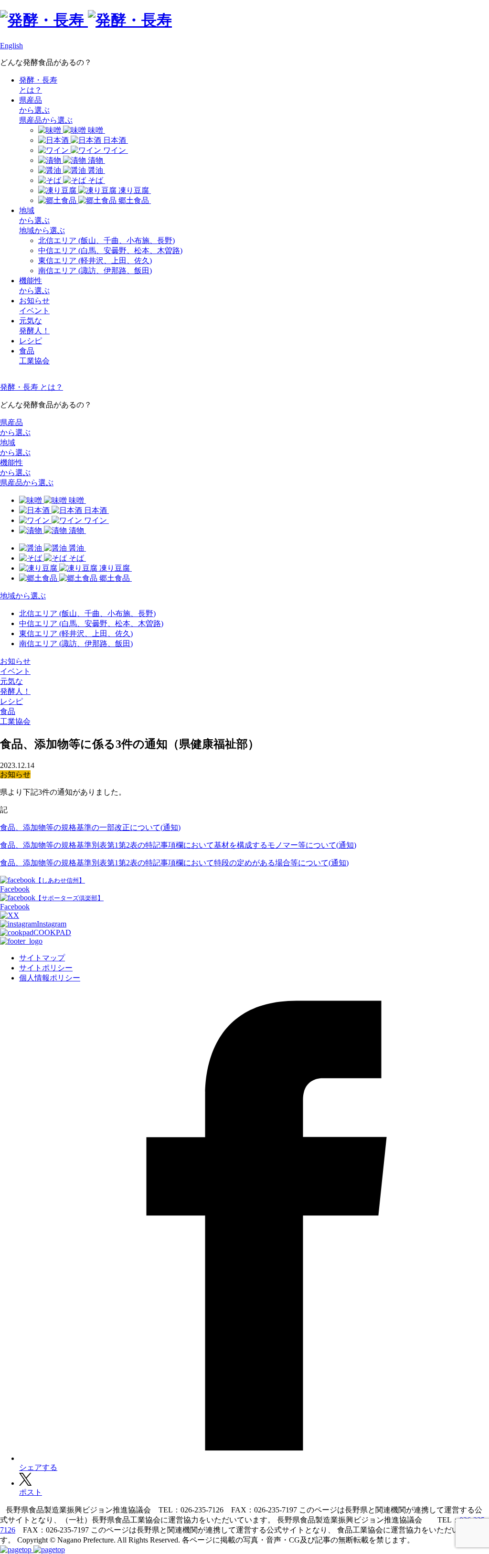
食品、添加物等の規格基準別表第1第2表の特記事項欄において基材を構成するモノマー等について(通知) (178, 845)
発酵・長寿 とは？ (31, 387)
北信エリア (106, 240)
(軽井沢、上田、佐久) (76, 633)
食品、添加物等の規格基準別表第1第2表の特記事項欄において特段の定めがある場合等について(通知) (174, 863)
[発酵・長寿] (86, 20)
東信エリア (95, 260)
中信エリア (110, 250)
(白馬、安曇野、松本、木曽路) (91, 623)
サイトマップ (42, 958)
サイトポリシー (46, 968)
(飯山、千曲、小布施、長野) (87, 613)
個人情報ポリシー (49, 978)
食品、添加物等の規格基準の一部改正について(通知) (90, 827)
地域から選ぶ (42, 230)
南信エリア (95, 270)
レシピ (30, 341)
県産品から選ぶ (46, 120)
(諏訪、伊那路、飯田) (76, 643)
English (11, 46)
